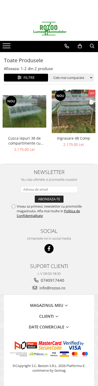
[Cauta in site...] (92, 46)
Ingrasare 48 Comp (73, 138)
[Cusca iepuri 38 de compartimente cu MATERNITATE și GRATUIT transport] (25, 111)
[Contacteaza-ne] (67, 46)
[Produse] (7, 47)
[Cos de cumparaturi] (79, 46)
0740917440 (52, 280)
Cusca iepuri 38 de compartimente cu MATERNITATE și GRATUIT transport (24, 141)
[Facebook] (49, 248)
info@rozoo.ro (51, 287)
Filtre (28, 77)
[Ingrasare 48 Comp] (74, 111)
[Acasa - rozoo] (49, 28)
